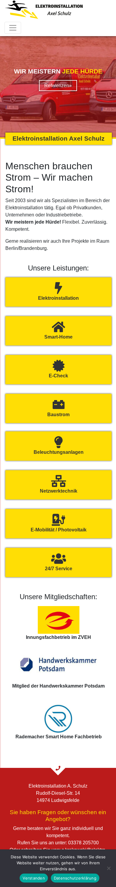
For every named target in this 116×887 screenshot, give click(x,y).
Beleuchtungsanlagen (59, 452)
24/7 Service (58, 568)
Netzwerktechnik (58, 491)
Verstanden (34, 878)
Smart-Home (58, 336)
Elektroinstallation (58, 298)
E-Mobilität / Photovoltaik (59, 529)
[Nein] (109, 868)
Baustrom (58, 414)
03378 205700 (83, 842)
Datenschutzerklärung (75, 878)
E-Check (58, 375)
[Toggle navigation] (12, 28)
